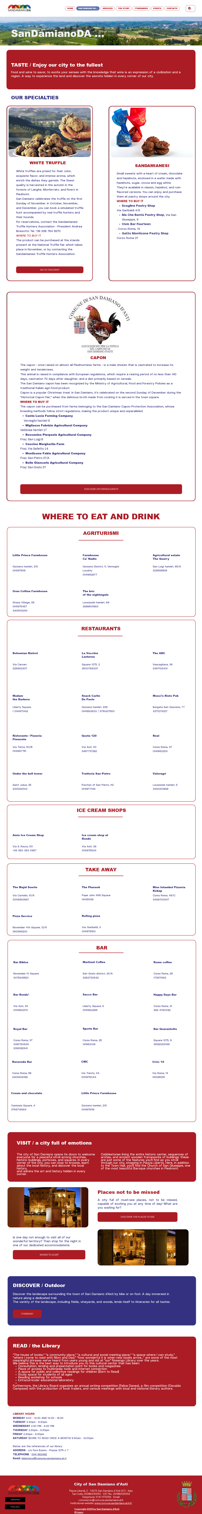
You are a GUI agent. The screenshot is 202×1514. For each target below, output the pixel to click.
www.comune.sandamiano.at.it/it (113, 1503)
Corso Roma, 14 (129, 229)
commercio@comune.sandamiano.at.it (101, 1500)
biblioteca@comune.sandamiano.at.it (44, 1458)
